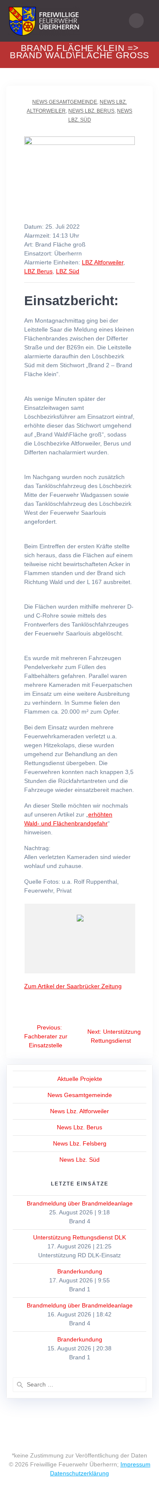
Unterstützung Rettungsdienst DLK (79, 1237)
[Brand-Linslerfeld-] (92, 954)
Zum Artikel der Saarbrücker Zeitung (73, 986)
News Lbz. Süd (79, 1159)
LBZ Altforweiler (102, 262)
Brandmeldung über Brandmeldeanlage (80, 1203)
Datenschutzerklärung (79, 1473)
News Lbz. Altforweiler (79, 1111)
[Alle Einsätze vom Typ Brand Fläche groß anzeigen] (89, 245)
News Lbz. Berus (91, 111)
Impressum (135, 1464)
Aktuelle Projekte (79, 1078)
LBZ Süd (67, 271)
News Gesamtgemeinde (64, 102)
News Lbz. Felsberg (79, 1143)
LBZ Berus (38, 271)
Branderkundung (79, 1271)
